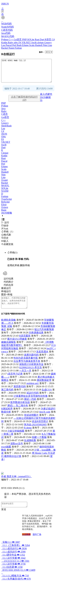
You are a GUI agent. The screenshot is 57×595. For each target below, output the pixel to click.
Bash (19, 45)
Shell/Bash (6, 125)
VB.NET (26, 42)
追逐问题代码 (31, 354)
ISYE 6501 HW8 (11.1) (18, 570)
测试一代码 (30, 399)
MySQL (5, 185)
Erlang (25, 45)
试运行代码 (32, 392)
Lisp (50, 45)
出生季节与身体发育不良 (27, 361)
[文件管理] (28, 14)
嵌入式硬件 (46, 94)
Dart (42, 39)
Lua (3, 45)
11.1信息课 (11, 567)
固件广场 (37, 534)
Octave (4, 207)
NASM (4, 191)
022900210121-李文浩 (30, 367)
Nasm (12, 48)
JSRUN (5, 3)
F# (20, 42)
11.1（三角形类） (15, 545)
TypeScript (6, 199)
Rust (37, 39)
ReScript (5, 201)
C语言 (4, 114)
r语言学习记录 (15, 373)
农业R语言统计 (40, 421)
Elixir (4, 204)
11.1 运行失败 (13, 558)
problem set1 (32, 383)
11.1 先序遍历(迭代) (16, 578)
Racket (5, 48)
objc (16, 42)
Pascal (9, 45)
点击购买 (26, 534)
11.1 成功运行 (13, 551)
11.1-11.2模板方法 (15, 575)
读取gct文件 (16, 443)
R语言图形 (25, 335)
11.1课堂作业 (13, 554)
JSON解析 (45, 97)
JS (41, 100)
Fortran (18, 48)
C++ (11, 39)
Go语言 (18, 39)
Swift (34, 42)
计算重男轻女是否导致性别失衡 (31, 396)
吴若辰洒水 (42, 351)
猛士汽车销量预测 (44, 329)
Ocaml (4, 180)
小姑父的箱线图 (15, 431)
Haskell (39, 45)
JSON (4, 134)
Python (5, 39)
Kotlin (4, 42)
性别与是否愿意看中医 (26, 358)
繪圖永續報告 (8, 342)
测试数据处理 (44, 380)
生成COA (47, 389)
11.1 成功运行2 (14, 548)
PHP (24, 39)
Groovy (48, 42)
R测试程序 (7, 408)
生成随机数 (30, 440)
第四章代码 (20, 386)
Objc (3, 136)
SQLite (31, 39)
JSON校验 (6, 213)
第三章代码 (7, 389)
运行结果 (8, 278)
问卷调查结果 (36, 332)
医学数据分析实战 (20, 402)
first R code (44, 412)
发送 (3, 509)
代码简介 (8, 282)
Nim (45, 45)
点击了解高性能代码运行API (24, 98)
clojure (40, 42)
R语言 (48, 39)
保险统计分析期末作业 (31, 364)
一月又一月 (25, 370)
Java (3, 108)
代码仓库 (8, 285)
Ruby (11, 42)
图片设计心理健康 (17, 339)
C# (53, 39)
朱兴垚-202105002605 (35, 424)
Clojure (4, 153)
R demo (28, 427)
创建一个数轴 (39, 437)
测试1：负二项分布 (17, 405)
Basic (4, 210)
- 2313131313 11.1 (15, 561)
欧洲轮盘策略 (8, 320)
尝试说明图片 (31, 415)
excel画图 (6, 446)
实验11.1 (10, 542)
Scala (32, 45)
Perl (14, 45)
